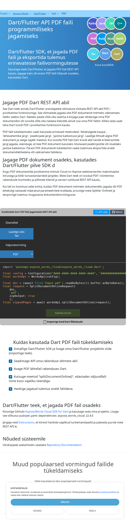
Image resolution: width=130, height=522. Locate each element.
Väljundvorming (16, 245)
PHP (93, 38)
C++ (119, 23)
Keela (92, 511)
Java (102, 23)
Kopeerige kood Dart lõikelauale (65, 321)
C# (111, 23)
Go (93, 54)
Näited (118, 212)
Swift (119, 38)
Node (111, 38)
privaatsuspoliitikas (108, 492)
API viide (100, 211)
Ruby (102, 38)
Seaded (37, 511)
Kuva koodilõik (104, 65)
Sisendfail (12, 222)
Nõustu (65, 502)
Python (93, 23)
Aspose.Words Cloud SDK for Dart (47, 411)
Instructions (26, 422)
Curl (117, 54)
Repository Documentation (64, 445)
